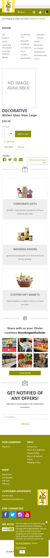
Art (3, 34)
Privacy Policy (21, 547)
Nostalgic (38, 45)
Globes (24, 54)
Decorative (26, 47)
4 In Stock (6, 126)
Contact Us (32, 446)
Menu (22, 12)
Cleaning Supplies (6, 52)
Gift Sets (6, 480)
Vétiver (40, 38)
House (6, 28)
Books (5, 41)
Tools (36, 58)
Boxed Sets (7, 474)
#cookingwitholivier (32, 332)
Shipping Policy (34, 462)
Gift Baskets (7, 477)
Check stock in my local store (37, 161)
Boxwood (25, 44)
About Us (6, 446)
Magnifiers (26, 58)
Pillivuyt (5, 483)
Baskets (5, 38)
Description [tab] (8, 147)
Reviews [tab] (21, 147)
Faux (23, 51)
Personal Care (40, 55)
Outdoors (38, 48)
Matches (40, 34)
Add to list (10, 141)
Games (37, 41)
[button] (46, 12)
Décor (5, 57)
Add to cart (23, 133)
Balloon (24, 40)
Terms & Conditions (23, 543)
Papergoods (39, 52)
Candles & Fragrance (7, 46)
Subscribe (25, 423)
